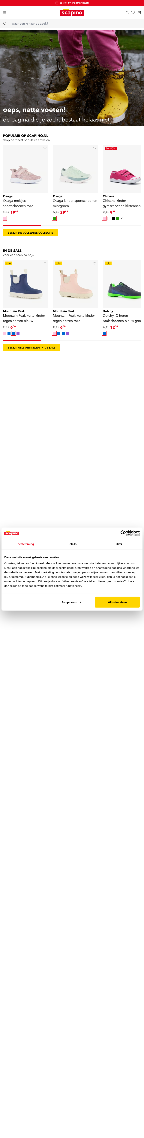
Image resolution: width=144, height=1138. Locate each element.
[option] (4, 218)
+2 (122, 218)
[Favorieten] (133, 12)
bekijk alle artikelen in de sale (31, 347)
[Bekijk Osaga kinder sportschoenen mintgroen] (75, 167)
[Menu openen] (5, 12)
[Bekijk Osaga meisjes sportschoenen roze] (25, 167)
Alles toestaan (117, 601)
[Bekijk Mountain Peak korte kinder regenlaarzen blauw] (25, 282)
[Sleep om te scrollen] (22, 225)
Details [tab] (72, 544)
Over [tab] (119, 544)
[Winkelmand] (139, 12)
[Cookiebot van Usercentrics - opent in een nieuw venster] (123, 533)
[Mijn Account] (127, 12)
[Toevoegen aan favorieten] (45, 148)
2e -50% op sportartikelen (74, 3)
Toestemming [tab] (25, 544)
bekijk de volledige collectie (30, 232)
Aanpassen (69, 601)
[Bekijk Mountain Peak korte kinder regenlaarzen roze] (75, 282)
